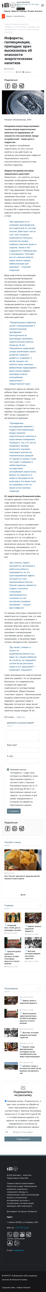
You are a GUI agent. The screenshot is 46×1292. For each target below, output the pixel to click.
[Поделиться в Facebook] (7, 85)
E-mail (10, 756)
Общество (15, 11)
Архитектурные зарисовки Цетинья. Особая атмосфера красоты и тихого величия (28, 1018)
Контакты (38, 11)
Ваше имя (12, 745)
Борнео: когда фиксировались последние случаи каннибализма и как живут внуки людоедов (30, 1052)
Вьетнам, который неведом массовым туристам (29, 1034)
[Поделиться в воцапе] (14, 85)
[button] (21, 894)
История (31, 11)
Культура (23, 11)
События (7, 11)
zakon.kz (21, 717)
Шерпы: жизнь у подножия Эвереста (33, 928)
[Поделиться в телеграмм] (21, 85)
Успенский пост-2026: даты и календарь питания (12, 927)
